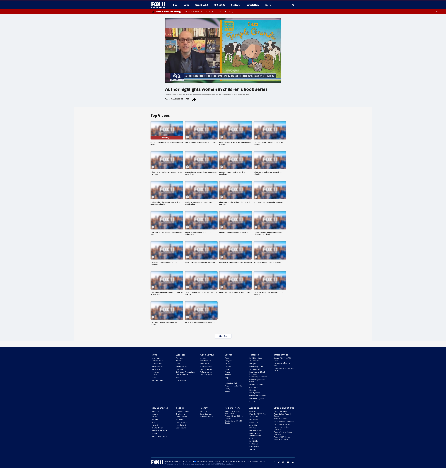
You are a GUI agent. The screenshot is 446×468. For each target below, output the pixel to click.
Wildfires (179, 377)
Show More (223, 336)
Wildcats (228, 375)
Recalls (154, 375)
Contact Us (253, 444)
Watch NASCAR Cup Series (284, 421)
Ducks (227, 380)
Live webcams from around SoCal (284, 369)
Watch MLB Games (281, 419)
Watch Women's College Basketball (283, 433)
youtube (288, 462)
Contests (252, 411)
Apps (275, 366)
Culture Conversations (257, 395)
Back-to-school (206, 366)
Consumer (155, 372)
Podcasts (154, 433)
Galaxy (227, 389)
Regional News (232, 407)
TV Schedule (254, 417)
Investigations (254, 393)
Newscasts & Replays (282, 363)
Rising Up (252, 390)
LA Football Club (231, 383)
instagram (283, 462)
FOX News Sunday (158, 380)
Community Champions (258, 377)
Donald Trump (181, 417)
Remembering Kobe (256, 398)
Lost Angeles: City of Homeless (257, 373)
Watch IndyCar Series (282, 424)
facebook (274, 462)
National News (157, 366)
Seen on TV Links (206, 369)
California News (157, 361)
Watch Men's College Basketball (282, 428)
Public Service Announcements (255, 434)
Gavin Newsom (181, 422)
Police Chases (156, 363)
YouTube (154, 419)
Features (254, 354)
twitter (279, 462)
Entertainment (156, 369)
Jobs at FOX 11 (255, 422)
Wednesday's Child (256, 366)
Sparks (227, 391)
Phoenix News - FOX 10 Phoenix (234, 417)
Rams (227, 358)
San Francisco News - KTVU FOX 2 (233, 412)
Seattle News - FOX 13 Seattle (233, 422)
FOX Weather (181, 380)
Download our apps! (159, 431)
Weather (180, 354)
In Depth (252, 363)
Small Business (206, 414)
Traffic (178, 361)
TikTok (154, 417)
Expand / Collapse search (293, 5)
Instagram (155, 414)
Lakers (227, 363)
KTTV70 (252, 401)
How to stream (157, 428)
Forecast (179, 358)
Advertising (253, 425)
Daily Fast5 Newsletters (160, 436)
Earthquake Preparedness (185, 372)
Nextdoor (155, 422)
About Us (254, 407)
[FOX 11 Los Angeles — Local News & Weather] (159, 5)
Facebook (155, 411)
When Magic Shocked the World (258, 380)
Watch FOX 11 (281, 354)
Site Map (252, 449)
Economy (203, 411)
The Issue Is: (254, 361)
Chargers (228, 361)
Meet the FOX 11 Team (258, 414)
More (268, 5)
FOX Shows (253, 419)
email (293, 462)
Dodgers (228, 369)
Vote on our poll (206, 372)
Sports (228, 354)
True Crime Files (255, 369)
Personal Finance (206, 417)
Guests (203, 358)
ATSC (251, 438)
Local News (155, 358)
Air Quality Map (181, 366)
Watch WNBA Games (282, 437)
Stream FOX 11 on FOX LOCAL (282, 359)
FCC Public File (254, 428)
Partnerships (254, 447)
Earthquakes (180, 369)
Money (203, 407)
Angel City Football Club (234, 386)
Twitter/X (154, 425)
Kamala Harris (181, 425)
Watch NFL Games (281, 411)
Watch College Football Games (282, 415)
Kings (227, 377)
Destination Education (257, 384)
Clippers (228, 366)
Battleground (181, 428)
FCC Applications (255, 431)
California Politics (182, 411)
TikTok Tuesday (206, 375)
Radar (178, 363)
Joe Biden (179, 419)
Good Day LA (207, 354)
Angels (227, 372)
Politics (154, 377)
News (154, 354)
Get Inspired (253, 387)
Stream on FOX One (284, 407)
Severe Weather (182, 375)
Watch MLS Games (281, 440)
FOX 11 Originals (255, 358)
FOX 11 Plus (253, 441)
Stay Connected (159, 407)
